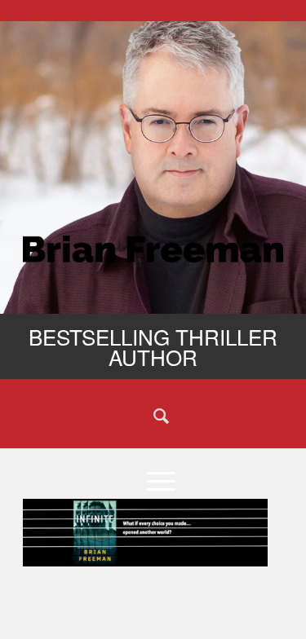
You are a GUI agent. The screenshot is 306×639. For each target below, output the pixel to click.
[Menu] (153, 480)
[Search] (153, 414)
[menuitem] (153, 414)
